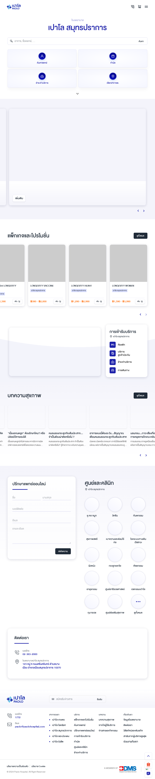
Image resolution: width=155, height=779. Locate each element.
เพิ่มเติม (19, 198)
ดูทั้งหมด (140, 236)
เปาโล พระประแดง (60, 736)
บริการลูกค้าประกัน (124, 353)
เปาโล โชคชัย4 (59, 725)
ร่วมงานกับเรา (131, 741)
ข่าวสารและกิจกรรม (108, 731)
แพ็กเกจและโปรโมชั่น (84, 720)
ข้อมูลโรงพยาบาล (132, 720)
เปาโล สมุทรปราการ (62, 731)
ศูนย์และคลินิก (80, 747)
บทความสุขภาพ (106, 720)
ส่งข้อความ (63, 551)
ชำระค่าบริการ (125, 362)
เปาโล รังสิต (57, 742)
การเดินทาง (123, 370)
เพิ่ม (36, 301)
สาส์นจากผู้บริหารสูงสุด (135, 736)
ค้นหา (141, 41)
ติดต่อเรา (128, 725)
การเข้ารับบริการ (82, 736)
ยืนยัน (99, 699)
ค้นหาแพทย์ (79, 725)
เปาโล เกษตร (58, 720)
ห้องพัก (121, 345)
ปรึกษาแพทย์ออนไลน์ (84, 731)
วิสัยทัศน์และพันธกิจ (133, 731)
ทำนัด (77, 742)
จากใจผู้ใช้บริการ (107, 725)
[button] (146, 314)
